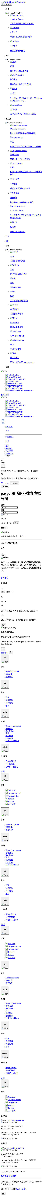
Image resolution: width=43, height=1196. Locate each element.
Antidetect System (12, 671)
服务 (3, 510)
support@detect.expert (15, 1120)
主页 (7, 446)
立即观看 (4, 653)
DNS (7, 733)
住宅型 (6, 484)
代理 (7, 697)
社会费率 (9, 738)
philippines (9, 454)
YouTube (11, 790)
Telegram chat (13, 796)
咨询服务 (9, 703)
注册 (7, 395)
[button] (24, 10)
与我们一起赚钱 (12, 767)
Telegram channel (14, 793)
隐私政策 (12, 1176)
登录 (3, 395)
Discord (11, 799)
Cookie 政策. (21, 1189)
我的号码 (5, 486)
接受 (3, 1194)
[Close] (6, 4)
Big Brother (10, 731)
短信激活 (9, 449)
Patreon (11, 802)
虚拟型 (15, 484)
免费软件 (9, 677)
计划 (3, 771)
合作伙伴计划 (11, 761)
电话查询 (9, 729)
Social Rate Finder (12, 741)
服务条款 (5, 1176)
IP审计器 (9, 674)
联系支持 (4, 578)
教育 (7, 706)
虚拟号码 (9, 451)
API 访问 (11, 804)
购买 (16, 523)
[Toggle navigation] (2, 2)
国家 (3, 505)
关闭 (3, 555)
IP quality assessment (13, 726)
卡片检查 (9, 736)
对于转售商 (10, 764)
